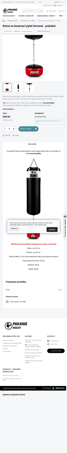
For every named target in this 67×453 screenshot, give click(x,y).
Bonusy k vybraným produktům (33, 353)
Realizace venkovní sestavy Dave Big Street (34, 361)
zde (45, 225)
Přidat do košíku (25, 129)
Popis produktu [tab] (32, 144)
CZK (59, 2)
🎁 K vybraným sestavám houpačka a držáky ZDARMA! (33, 345)
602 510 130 (54, 344)
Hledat (41, 11)
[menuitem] (10, 15)
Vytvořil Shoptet (46, 388)
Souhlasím (52, 229)
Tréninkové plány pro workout (11, 375)
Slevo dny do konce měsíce (32, 350)
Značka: (43, 31)
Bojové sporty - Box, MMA (18, 301)
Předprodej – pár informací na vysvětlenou (33, 341)
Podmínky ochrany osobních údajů (24, 2)
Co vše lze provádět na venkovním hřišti (12, 379)
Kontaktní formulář (56, 351)
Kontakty (5, 348)
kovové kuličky (48, 103)
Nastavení (14, 228)
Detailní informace (8, 109)
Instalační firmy (7, 351)
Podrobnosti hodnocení (26, 31)
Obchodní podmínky (8, 2)
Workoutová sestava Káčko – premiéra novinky (33, 356)
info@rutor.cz (54, 340)
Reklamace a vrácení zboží (10, 346)
